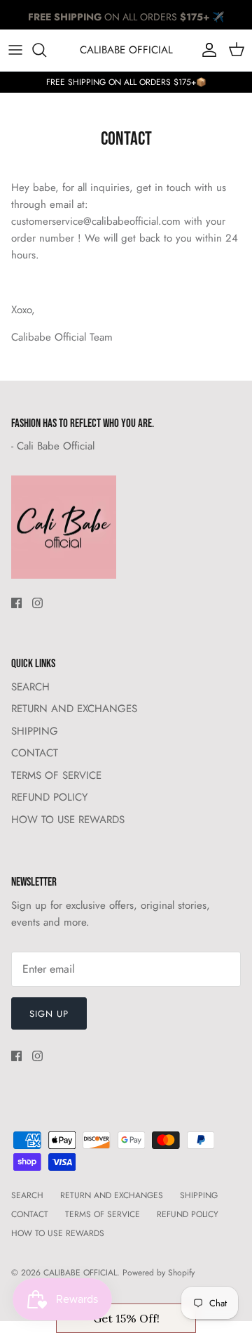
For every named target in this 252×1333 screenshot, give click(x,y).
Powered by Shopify (158, 1272)
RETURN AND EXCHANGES (74, 708)
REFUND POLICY (49, 797)
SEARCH (30, 687)
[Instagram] (37, 603)
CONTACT (34, 753)
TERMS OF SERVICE (56, 775)
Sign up (49, 1013)
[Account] (205, 49)
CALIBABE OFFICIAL (80, 1272)
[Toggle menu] (15, 49)
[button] (126, 1318)
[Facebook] (16, 603)
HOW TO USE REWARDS (68, 819)
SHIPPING (34, 731)
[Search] (46, 49)
